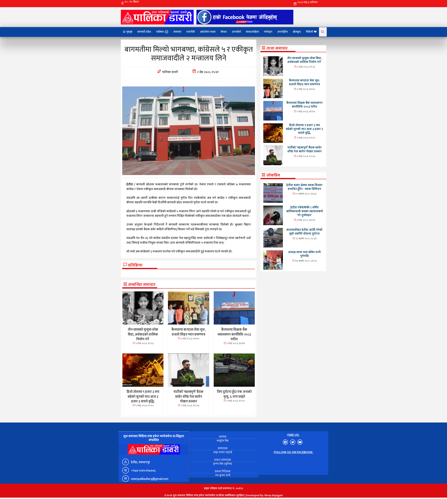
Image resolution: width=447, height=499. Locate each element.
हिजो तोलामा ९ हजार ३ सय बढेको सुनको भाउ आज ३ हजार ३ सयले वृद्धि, (304, 129)
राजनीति (190, 32)
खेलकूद (297, 32)
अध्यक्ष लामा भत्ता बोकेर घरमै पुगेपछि (304, 254)
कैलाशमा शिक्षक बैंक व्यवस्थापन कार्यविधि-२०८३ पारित (304, 104)
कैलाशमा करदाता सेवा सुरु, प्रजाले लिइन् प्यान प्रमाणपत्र (304, 82)
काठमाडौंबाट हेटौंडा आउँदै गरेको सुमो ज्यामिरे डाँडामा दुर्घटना (304, 231)
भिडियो (310, 32)
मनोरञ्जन (268, 32)
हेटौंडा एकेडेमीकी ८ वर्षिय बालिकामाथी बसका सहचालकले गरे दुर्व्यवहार (304, 211)
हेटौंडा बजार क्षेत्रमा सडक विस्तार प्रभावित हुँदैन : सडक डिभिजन (304, 187)
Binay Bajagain (274, 495)
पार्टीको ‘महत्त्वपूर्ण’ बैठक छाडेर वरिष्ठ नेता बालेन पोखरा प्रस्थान (304, 149)
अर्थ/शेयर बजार (208, 32)
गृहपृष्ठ (129, 32)
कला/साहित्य (252, 32)
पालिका (160, 32)
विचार (224, 32)
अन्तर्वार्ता (236, 32)
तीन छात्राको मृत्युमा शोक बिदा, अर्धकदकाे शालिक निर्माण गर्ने (304, 60)
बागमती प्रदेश (144, 32)
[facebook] (244, 17)
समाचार (177, 32)
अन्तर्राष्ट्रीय (282, 32)
